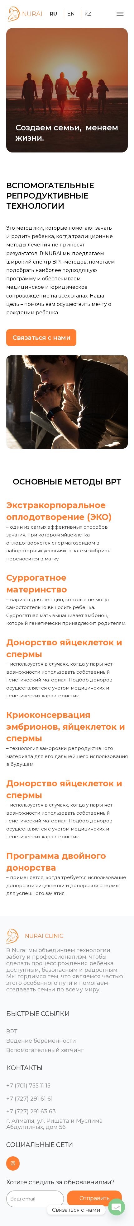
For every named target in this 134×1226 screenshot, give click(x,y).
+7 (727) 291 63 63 (31, 1111)
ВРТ (11, 1031)
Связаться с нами (41, 337)
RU (53, 14)
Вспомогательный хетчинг (45, 1050)
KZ (87, 14)
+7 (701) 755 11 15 (28, 1085)
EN (71, 14)
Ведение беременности (41, 1041)
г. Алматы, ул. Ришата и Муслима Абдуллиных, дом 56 (54, 1124)
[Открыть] (120, 14)
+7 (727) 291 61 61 (29, 1098)
